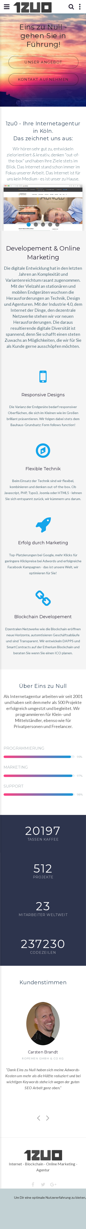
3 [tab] (43, 224)
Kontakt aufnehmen (43, 79)
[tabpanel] (43, 207)
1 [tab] (28, 224)
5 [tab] (57, 224)
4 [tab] (50, 224)
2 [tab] (35, 224)
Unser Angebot (43, 62)
